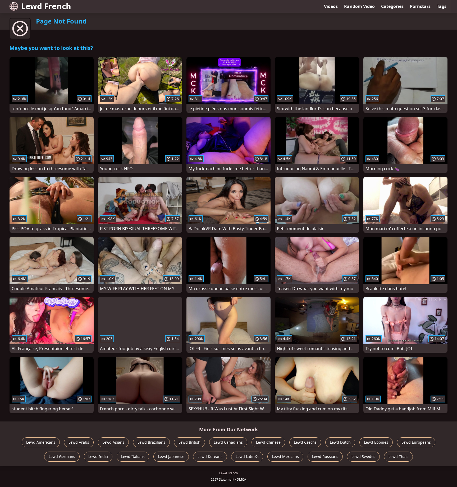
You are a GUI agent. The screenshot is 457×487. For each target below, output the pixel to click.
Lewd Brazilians (151, 442)
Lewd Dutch (340, 442)
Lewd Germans (62, 456)
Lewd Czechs (305, 442)
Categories (392, 6)
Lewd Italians (133, 456)
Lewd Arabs (78, 442)
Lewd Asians (113, 442)
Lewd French (46, 6)
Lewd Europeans (416, 442)
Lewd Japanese (171, 456)
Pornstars (420, 6)
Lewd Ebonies (376, 442)
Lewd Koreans (210, 456)
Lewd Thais (398, 456)
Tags (441, 6)
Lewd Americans (40, 442)
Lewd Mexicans (285, 456)
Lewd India (98, 456)
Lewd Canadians (228, 442)
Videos (331, 6)
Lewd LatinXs (247, 456)
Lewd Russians (325, 456)
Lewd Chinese (268, 442)
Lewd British (189, 442)
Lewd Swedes (363, 456)
